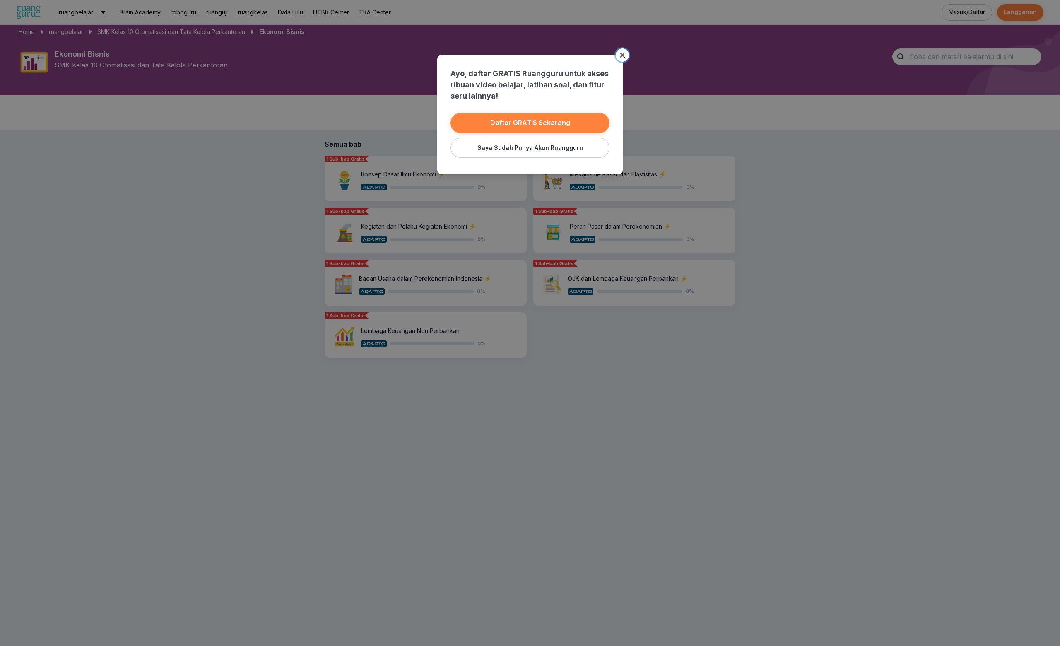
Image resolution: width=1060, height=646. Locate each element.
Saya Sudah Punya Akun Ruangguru (530, 147)
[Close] (622, 55)
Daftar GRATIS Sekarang (530, 122)
